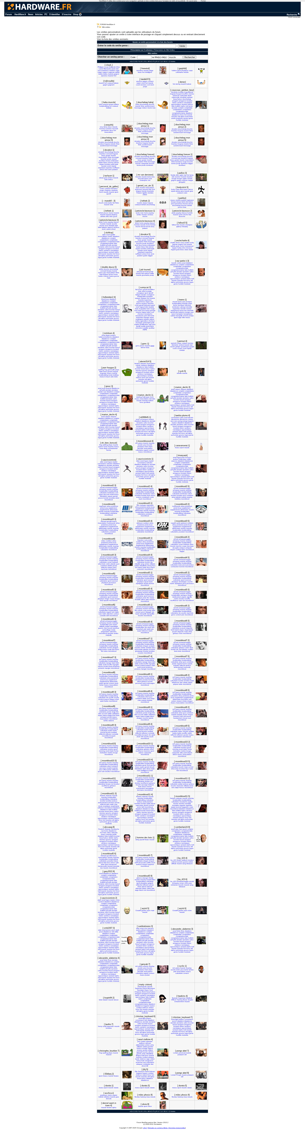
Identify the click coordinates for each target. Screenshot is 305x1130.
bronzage (138, 108)
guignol (116, 74)
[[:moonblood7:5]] (201, 662)
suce (106, 225)
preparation (105, 631)
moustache (140, 316)
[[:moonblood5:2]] (201, 579)
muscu (172, 200)
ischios (151, 583)
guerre (100, 628)
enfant (110, 178)
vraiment (144, 365)
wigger (190, 163)
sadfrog (101, 370)
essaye (137, 298)
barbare (186, 544)
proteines (114, 506)
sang (142, 564)
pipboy (178, 226)
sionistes (115, 390)
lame (183, 549)
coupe (184, 546)
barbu (105, 74)
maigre (190, 180)
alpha (182, 116)
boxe (107, 299)
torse (111, 204)
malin (104, 614)
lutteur (110, 179)
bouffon (185, 94)
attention (110, 614)
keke (116, 377)
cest (117, 69)
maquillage (114, 626)
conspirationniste (182, 111)
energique (140, 293)
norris (105, 203)
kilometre (175, 345)
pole (152, 323)
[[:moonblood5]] (127, 579)
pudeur (113, 335)
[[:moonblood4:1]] (162, 544)
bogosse (103, 373)
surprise (189, 497)
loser (148, 309)
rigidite (144, 193)
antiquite (188, 548)
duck (136, 245)
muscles (174, 116)
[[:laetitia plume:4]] (201, 426)
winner (116, 162)
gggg (152, 346)
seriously (187, 667)
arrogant (175, 101)
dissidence (176, 115)
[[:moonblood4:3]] (127, 562)
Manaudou (108, 69)
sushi (139, 667)
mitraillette (143, 566)
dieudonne (175, 419)
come (152, 497)
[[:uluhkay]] (127, 245)
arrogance (182, 101)
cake (112, 377)
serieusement (179, 667)
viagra (147, 302)
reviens (138, 497)
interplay (185, 226)
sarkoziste (183, 95)
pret (110, 624)
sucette (114, 224)
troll (187, 106)
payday (151, 213)
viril (179, 116)
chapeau (107, 190)
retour (153, 495)
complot (181, 108)
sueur (174, 314)
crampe (182, 350)
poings (185, 421)
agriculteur (144, 321)
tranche (179, 546)
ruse (100, 614)
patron (100, 446)
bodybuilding (104, 106)
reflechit (104, 567)
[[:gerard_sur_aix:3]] (163, 190)
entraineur (105, 70)
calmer (173, 316)
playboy (114, 214)
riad (142, 273)
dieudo (190, 417)
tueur (182, 242)
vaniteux (180, 102)
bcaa (106, 508)
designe (115, 648)
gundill (109, 521)
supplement (112, 508)
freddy (173, 175)
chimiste (149, 648)
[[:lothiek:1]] (127, 213)
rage (179, 317)
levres (108, 161)
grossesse (139, 651)
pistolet (178, 497)
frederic (137, 363)
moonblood (147, 452)
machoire (104, 569)
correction (140, 569)
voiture (140, 610)
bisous (184, 213)
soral (108, 235)
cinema (191, 94)
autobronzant (150, 106)
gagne (105, 85)
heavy (147, 310)
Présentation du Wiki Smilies (164, 50)
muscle (110, 74)
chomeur (151, 321)
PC (45, 14)
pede (138, 213)
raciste (100, 392)
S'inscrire (66, 14)
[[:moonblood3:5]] (201, 526)
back (148, 495)
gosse (108, 155)
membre (150, 193)
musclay (151, 443)
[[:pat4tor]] (201, 202)
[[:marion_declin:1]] (162, 399)
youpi (145, 86)
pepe (117, 370)
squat (146, 582)
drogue (190, 595)
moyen (172, 549)
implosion (190, 200)
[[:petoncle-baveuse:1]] (162, 213)
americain (176, 95)
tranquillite (150, 614)
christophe (143, 180)
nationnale (176, 97)
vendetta (183, 97)
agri (150, 324)
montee (190, 343)
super (139, 83)
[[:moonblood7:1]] (162, 646)
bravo (116, 494)
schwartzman (113, 448)
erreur (152, 567)
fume (152, 316)
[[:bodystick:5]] (201, 190)
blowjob (111, 225)
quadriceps (185, 347)
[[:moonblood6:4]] (162, 627)
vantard (184, 104)
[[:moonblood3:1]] (162, 509)
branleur (139, 130)
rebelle (179, 373)
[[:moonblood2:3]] (127, 492)
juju (179, 158)
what (173, 497)
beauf (175, 99)
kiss (190, 214)
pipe (116, 225)
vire (153, 612)
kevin (104, 229)
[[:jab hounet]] (162, 272)
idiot (146, 307)
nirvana (138, 312)
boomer (112, 247)
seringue (184, 595)
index (106, 651)
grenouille (111, 370)
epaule (106, 600)
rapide (189, 348)
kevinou (116, 227)
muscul (102, 377)
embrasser (115, 161)
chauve (106, 276)
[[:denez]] (201, 83)
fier (114, 203)
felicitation (103, 496)
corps (191, 70)
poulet (105, 666)
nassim (173, 523)
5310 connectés (294, 17)
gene (173, 615)
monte (172, 347)
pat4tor (183, 200)
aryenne (174, 461)
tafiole (173, 246)
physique (184, 70)
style (116, 164)
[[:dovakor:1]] (127, 160)
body (173, 189)
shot (183, 248)
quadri (191, 347)
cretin (108, 564)
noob (137, 305)
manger (107, 668)
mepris (113, 166)
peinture (116, 628)
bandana (178, 162)
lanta (105, 127)
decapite (176, 548)
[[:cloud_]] (127, 70)
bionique (181, 305)
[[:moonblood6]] (127, 610)
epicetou (104, 76)
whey (109, 506)
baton (185, 189)
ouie (180, 600)
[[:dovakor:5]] (162, 245)
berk (172, 630)
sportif (108, 194)
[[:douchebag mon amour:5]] (201, 141)
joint (145, 316)
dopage (146, 317)
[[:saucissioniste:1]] (163, 468)
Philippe (101, 67)
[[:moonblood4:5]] (201, 562)
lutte (106, 179)
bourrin (149, 445)
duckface (102, 161)
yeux (145, 445)
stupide (151, 307)
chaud (107, 377)
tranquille (179, 316)
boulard (189, 101)
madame (114, 190)
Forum (8, 14)
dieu (177, 175)
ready (113, 630)
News (30, 14)
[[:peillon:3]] (201, 177)
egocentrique (176, 104)
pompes (189, 302)
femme (152, 225)
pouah (174, 631)
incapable (142, 309)
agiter (185, 178)
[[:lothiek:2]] (163, 202)
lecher (111, 274)
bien (111, 216)
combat (178, 549)
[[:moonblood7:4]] (162, 662)
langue (105, 274)
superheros (141, 302)
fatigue (138, 295)
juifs (109, 245)
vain (151, 302)
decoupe (190, 546)
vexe (181, 633)
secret (148, 226)
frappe (182, 551)
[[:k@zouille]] (127, 82)
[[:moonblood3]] (127, 509)
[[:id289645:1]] (162, 426)
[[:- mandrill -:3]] (127, 202)
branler (144, 191)
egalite (112, 235)
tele (173, 177)
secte (191, 106)
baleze (116, 83)
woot (152, 85)
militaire (152, 564)
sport (179, 70)
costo (185, 193)
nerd (137, 307)
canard (114, 159)
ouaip (109, 649)
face (140, 245)
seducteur (138, 189)
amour (102, 169)
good (115, 216)
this (113, 649)
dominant (149, 165)
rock (135, 310)
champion (188, 225)
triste (101, 371)
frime (142, 106)
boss (105, 446)
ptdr (145, 629)
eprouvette (139, 649)
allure (143, 599)
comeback (145, 497)
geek (153, 305)
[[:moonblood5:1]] (162, 579)
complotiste (188, 108)
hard (139, 310)
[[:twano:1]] (201, 308)
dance (190, 189)
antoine (109, 129)
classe (101, 164)
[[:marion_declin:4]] (127, 426)
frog (105, 370)
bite (150, 189)
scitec (103, 541)
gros (105, 178)
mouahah (139, 629)
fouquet (179, 94)
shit (149, 316)
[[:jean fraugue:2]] (127, 372)
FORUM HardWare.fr (107, 24)
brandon (141, 540)
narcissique (188, 102)
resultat (137, 648)
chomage (139, 323)
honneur (102, 129)
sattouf (146, 273)
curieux (116, 614)
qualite (145, 328)
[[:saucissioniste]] (127, 468)
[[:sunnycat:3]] (163, 308)
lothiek (143, 204)
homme (190, 213)
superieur (109, 168)
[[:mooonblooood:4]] (162, 446)
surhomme (189, 116)
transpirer (179, 314)
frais (101, 274)
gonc (137, 346)
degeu (181, 630)
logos (100, 257)
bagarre (191, 421)
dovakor (137, 128)
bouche (103, 159)
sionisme (101, 247)
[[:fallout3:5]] (201, 224)
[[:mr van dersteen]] (162, 177)
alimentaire (114, 510)
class (186, 249)
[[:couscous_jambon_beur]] (201, 105)
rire (180, 613)
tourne (184, 664)
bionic (175, 305)
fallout (174, 225)
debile (110, 566)
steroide (152, 399)
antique (182, 548)
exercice (115, 581)
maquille (109, 635)
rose (141, 213)
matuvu (190, 104)
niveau (190, 419)
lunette (105, 498)
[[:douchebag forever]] (162, 160)
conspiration (186, 109)
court (143, 83)
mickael (189, 97)
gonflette (147, 402)
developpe (183, 582)
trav (185, 310)
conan (180, 544)
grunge (152, 310)
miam (150, 446)
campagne (139, 319)
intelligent (148, 72)
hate (108, 278)
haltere (174, 70)
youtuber (149, 514)
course (179, 348)
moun (110, 127)
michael (103, 521)
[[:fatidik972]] (162, 83)
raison (140, 567)
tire (151, 562)
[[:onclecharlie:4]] (201, 245)
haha (100, 104)
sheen (178, 242)
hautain (104, 166)
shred (113, 229)
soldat (137, 566)
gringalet (182, 182)
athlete (102, 216)
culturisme (179, 72)
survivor (177, 177)
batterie (181, 312)
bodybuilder (103, 491)
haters (111, 276)
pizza (146, 178)
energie (149, 291)
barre (151, 582)
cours (175, 348)
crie (183, 600)
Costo (102, 188)
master (114, 462)
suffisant (116, 168)
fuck (153, 189)
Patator (139, 193)
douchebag (144, 104)
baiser (100, 162)
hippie (144, 312)
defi (107, 615)
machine (150, 303)
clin (177, 649)
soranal (108, 388)
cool (148, 85)
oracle (173, 118)
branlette (150, 191)
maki (153, 665)
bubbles (178, 499)
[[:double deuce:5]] (127, 272)
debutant (147, 305)
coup (145, 610)
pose (144, 598)
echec (140, 289)
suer (192, 312)
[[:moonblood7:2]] (201, 646)
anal (103, 388)
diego (106, 448)
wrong (149, 566)
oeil (113, 612)
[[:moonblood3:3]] (127, 526)
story (152, 226)
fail (136, 289)
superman (148, 300)
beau (140, 72)
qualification (144, 324)
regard (173, 249)
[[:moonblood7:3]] (127, 662)
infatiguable (141, 296)
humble (178, 120)
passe (174, 664)
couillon (190, 649)
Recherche (292, 15)
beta (175, 651)
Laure (101, 69)
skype (108, 335)
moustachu (148, 314)
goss (178, 249)
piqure (184, 597)
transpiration (188, 314)
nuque (112, 599)
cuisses (184, 343)
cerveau (150, 214)
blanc (191, 202)
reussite (181, 92)
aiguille (189, 597)
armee (147, 564)
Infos (118, 67)
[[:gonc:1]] (162, 345)
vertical (181, 345)
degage (148, 612)
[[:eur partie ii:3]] (201, 272)
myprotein (102, 506)
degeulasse (189, 630)
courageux (150, 295)
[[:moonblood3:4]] (162, 526)
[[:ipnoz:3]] (127, 399)
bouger (179, 178)
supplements (104, 510)
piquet (152, 319)
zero (172, 421)
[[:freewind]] (162, 70)
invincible (188, 307)
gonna (116, 276)
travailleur (151, 289)
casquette (144, 163)
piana (140, 443)
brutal (147, 272)
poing (180, 421)
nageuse (111, 72)
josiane (145, 228)
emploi (136, 324)
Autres (172, 61)
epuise (143, 295)
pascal (141, 272)
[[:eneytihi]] (127, 128)
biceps (110, 104)
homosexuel (189, 246)
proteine (101, 668)
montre (109, 648)
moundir (115, 129)
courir (138, 85)
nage (117, 70)
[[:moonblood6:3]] (127, 627)
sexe (110, 169)
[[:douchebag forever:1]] (201, 160)
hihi (153, 627)
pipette (145, 649)
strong (178, 84)
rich (136, 443)
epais (173, 191)
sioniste (114, 245)
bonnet (182, 566)
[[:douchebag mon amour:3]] (127, 141)
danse (178, 191)
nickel (112, 494)
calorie (138, 365)
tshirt (183, 202)
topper (174, 248)
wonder (183, 309)
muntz (149, 108)
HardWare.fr (20, 14)
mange (108, 663)
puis (113, 69)
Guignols (112, 67)
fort (115, 76)
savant (185, 118)
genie (191, 118)
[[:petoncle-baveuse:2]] (201, 213)
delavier (143, 363)
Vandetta (174, 92)
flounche (182, 216)
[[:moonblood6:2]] (201, 610)
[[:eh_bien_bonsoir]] (127, 446)
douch (190, 204)
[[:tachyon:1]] (127, 177)
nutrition (146, 523)
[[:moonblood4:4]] (163, 562)
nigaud (142, 307)
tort (136, 567)
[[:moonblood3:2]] (201, 509)
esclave (144, 303)
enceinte (152, 649)
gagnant (111, 85)
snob (109, 166)
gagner (173, 180)
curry (146, 540)
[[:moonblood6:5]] (201, 627)
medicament (176, 597)
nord (150, 178)
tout (99, 70)
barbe (100, 74)
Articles (39, 14)
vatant (108, 229)
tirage (107, 599)
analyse (152, 646)
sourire (140, 445)
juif (107, 245)
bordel (173, 649)
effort (144, 291)
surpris (183, 497)
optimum (139, 523)
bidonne (145, 631)
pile (176, 312)
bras (184, 207)
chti (149, 180)
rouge (185, 162)
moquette (139, 317)
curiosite (103, 615)
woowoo (143, 85)
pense (114, 566)
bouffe (109, 665)
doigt (100, 649)
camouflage (106, 630)
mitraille (137, 564)
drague (138, 191)
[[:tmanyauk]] (201, 468)
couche (190, 582)
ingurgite (115, 665)
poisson (148, 665)
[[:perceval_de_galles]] (127, 190)
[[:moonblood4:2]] (201, 544)
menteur (139, 370)
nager (100, 72)
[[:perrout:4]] (201, 345)
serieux (188, 665)
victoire (189, 178)
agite (181, 175)
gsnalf (141, 305)
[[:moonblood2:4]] (162, 492)
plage (151, 70)
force (182, 115)
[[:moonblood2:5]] (201, 492)
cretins (179, 263)
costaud (110, 83)
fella (99, 227)
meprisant (101, 168)
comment (189, 495)
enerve (185, 316)
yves (153, 324)
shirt (187, 202)
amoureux (139, 328)
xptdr (149, 629)
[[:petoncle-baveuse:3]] (127, 224)
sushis (142, 665)
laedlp (138, 326)
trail (191, 345)
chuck (101, 203)
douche (151, 104)
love (106, 169)
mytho (183, 106)
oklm (153, 610)
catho (107, 247)
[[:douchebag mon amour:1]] (163, 128)
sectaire (174, 108)
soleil (112, 164)
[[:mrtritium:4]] (127, 345)
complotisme (177, 109)
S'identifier (54, 14)
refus (190, 631)
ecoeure (183, 628)
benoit (143, 226)
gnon (143, 612)
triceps (178, 202)
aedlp (143, 326)
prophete (179, 118)
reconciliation (103, 236)
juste (144, 567)
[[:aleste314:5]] (163, 372)
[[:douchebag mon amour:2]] (201, 128)
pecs (173, 204)
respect (180, 244)
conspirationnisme (178, 113)
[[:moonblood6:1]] (162, 610)
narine (176, 599)
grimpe (177, 347)
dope (190, 303)
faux (153, 566)
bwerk (177, 630)
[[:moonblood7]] (127, 646)
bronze (138, 163)
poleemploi (147, 323)
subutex (110, 463)
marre (150, 631)
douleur (182, 599)
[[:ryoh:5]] (201, 372)
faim (146, 446)
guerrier (110, 633)
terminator (176, 307)
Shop (75, 14)
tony (101, 127)
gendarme (105, 130)
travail (145, 289)
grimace (176, 633)
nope (186, 631)
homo (146, 213)
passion (115, 169)
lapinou (110, 227)
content (150, 81)
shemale (190, 310)
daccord (106, 494)
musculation (108, 132)
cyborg (182, 307)
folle (183, 317)
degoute (189, 628)
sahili (178, 523)
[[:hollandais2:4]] (127, 308)
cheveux (189, 248)
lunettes (107, 164)
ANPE (145, 330)
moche (144, 216)
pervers (145, 189)
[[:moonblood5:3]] (127, 595)
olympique (139, 583)
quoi (184, 495)
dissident (189, 113)
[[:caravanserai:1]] (201, 446)
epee (191, 544)
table (100, 665)
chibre (145, 194)
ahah (149, 627)
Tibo (137, 505)
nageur (105, 72)
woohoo (139, 81)
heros (182, 310)
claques (183, 389)
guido (145, 255)
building (116, 375)
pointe (104, 649)
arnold (102, 487)
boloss (138, 273)
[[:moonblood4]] (127, 544)
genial (115, 496)
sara (183, 302)
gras (191, 191)
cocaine (140, 653)
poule (109, 159)
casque (110, 567)
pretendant (150, 326)
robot (117, 498)
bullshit (177, 106)
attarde (113, 564)
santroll (173, 343)
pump (151, 272)
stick (181, 189)
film (136, 610)
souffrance (174, 600)
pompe (191, 316)
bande (174, 263)
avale (105, 665)
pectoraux (178, 204)
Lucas (106, 67)
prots (102, 508)
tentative (149, 296)
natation (112, 70)
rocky (192, 242)
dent (114, 567)
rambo (139, 214)
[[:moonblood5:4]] (162, 595)
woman (189, 309)
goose (110, 371)
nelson (144, 108)
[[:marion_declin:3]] (201, 399)
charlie (172, 242)
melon (174, 102)
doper (152, 317)
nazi (104, 392)
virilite (152, 273)
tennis (108, 450)
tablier (117, 72)
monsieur (139, 70)
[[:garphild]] (201, 70)
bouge (174, 178)
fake (173, 106)
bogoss (173, 94)
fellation (104, 227)
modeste (185, 120)
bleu (107, 216)
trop (185, 175)
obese (101, 178)
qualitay (151, 328)
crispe (117, 612)
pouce (180, 207)
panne (138, 303)
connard (109, 154)
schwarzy (102, 489)
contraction (175, 566)
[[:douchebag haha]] (162, 105)
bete (136, 309)
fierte (190, 95)
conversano (144, 419)
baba (148, 312)
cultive (137, 321)
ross (153, 108)
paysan (146, 319)
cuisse (179, 343)
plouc (180, 99)
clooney (111, 162)
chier (105, 628)
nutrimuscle (176, 506)
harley (179, 248)
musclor (110, 76)
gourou (116, 255)
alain (104, 235)
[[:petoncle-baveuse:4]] (162, 224)
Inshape (143, 505)
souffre (187, 599)
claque (177, 389)
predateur (141, 446)
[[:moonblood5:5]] (201, 595)
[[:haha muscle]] (127, 105)
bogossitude (188, 92)
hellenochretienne (105, 337)
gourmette (145, 275)
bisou (105, 162)
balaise (108, 108)
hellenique (182, 459)
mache (100, 666)
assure (110, 496)
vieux (111, 130)
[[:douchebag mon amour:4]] (163, 141)
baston (151, 419)
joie (183, 615)
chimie (143, 648)
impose (175, 244)
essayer (143, 298)
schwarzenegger (111, 487)
